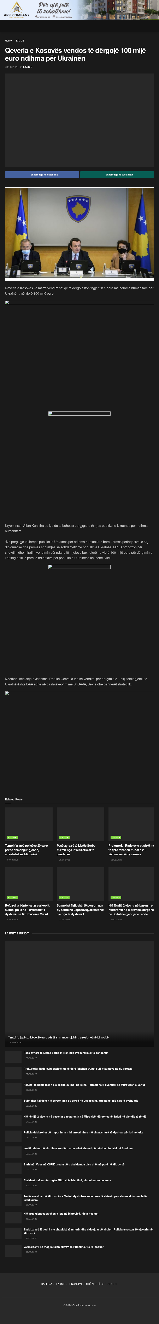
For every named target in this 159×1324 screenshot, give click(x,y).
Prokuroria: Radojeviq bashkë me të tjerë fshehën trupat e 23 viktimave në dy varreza (131, 849)
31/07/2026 (116, 919)
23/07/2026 (31, 1153)
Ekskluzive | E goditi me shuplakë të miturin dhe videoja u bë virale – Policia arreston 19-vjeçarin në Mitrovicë (88, 1231)
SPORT (112, 1284)
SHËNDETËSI (95, 1284)
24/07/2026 (31, 1137)
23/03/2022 (11, 67)
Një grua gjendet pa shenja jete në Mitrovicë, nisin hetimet (61, 1213)
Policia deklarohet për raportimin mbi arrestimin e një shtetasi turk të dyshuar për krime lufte (83, 1132)
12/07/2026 (31, 1252)
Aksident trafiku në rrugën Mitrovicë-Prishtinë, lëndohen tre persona (67, 1180)
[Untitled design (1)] (79, 613)
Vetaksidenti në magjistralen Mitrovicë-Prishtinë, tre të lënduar (64, 1247)
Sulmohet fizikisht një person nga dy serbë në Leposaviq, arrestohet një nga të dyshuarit (80, 909)
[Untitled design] (79, 355)
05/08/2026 (64, 859)
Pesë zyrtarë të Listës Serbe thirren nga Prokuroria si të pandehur (76, 849)
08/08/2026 (12, 859)
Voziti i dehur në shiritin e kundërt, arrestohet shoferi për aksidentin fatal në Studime (78, 1148)
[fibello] (79, 442)
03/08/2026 (12, 919)
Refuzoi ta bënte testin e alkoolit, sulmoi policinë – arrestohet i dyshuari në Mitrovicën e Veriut (27, 909)
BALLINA (46, 1284)
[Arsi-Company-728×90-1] (79, 9)
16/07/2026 (31, 1205)
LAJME (20, 40)
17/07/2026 (31, 1185)
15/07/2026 (31, 1238)
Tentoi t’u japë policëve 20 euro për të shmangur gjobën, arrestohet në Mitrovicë (26, 849)
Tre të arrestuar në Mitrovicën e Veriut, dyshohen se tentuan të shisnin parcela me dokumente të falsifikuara (85, 1198)
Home (8, 40)
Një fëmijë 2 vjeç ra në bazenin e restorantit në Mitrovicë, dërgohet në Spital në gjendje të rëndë (131, 909)
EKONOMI (75, 1284)
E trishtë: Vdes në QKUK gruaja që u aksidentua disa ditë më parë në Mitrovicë (74, 1164)
